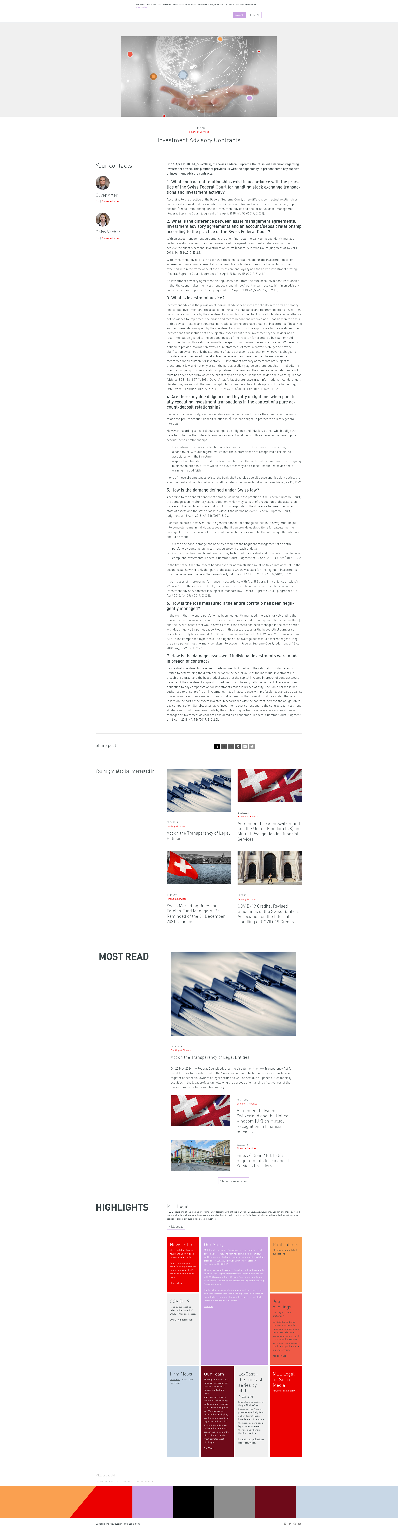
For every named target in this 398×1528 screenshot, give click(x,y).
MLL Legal (176, 1226)
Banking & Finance (177, 826)
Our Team (209, 1448)
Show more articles (233, 1181)
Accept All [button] (239, 14)
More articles (111, 201)
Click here (278, 1250)
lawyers (218, 1396)
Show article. (176, 1283)
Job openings (279, 1355)
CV (97, 201)
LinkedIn (290, 1390)
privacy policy (141, 7)
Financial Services (199, 131)
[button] (217, 746)
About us (208, 1306)
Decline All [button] (254, 14)
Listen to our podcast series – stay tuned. (251, 1440)
